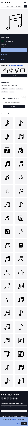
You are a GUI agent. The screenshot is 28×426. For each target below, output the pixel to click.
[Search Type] (3, 6)
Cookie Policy (15, 419)
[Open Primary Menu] (2, 2)
